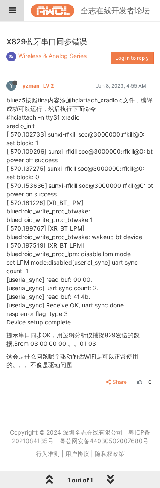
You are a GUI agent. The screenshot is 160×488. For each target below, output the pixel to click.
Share (119, 382)
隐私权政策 (110, 453)
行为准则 (48, 453)
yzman (38, 85)
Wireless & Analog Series (52, 55)
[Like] (138, 382)
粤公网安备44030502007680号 (104, 440)
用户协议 (77, 453)
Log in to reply (132, 58)
